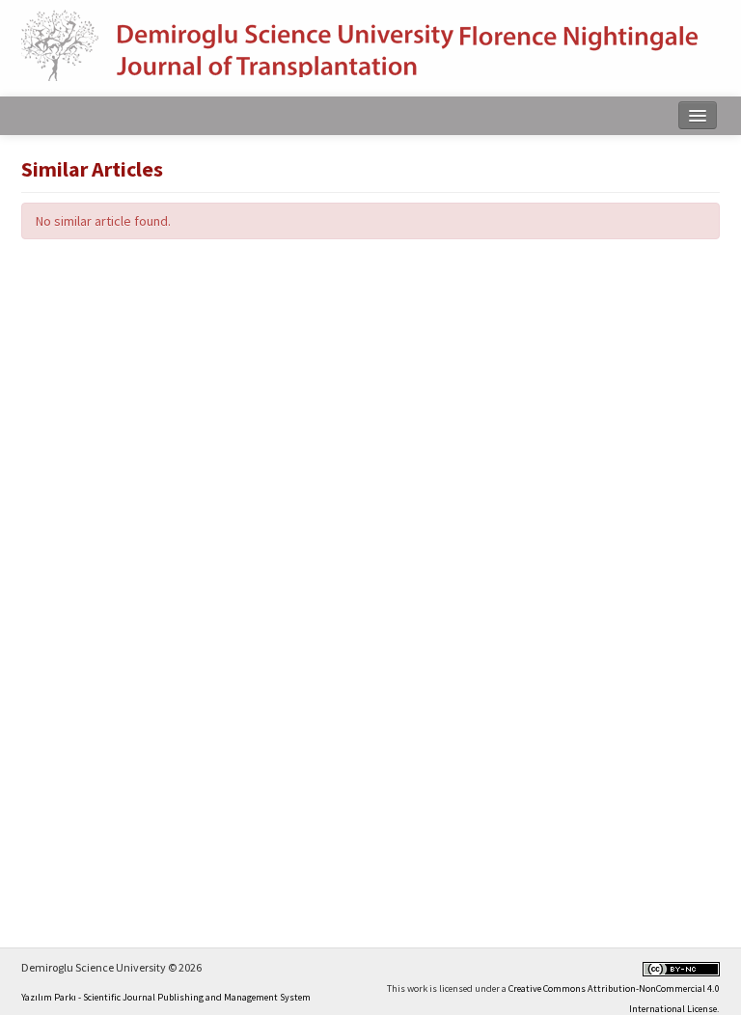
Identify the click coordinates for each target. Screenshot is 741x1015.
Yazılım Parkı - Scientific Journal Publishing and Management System (166, 997)
